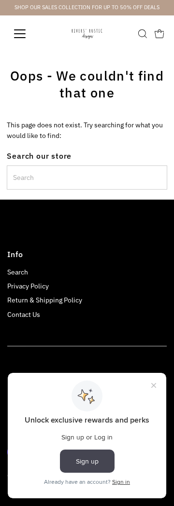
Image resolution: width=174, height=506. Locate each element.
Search (17, 272)
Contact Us (23, 314)
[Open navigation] (26, 34)
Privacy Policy (28, 286)
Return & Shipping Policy (44, 300)
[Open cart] (159, 33)
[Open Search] (142, 33)
